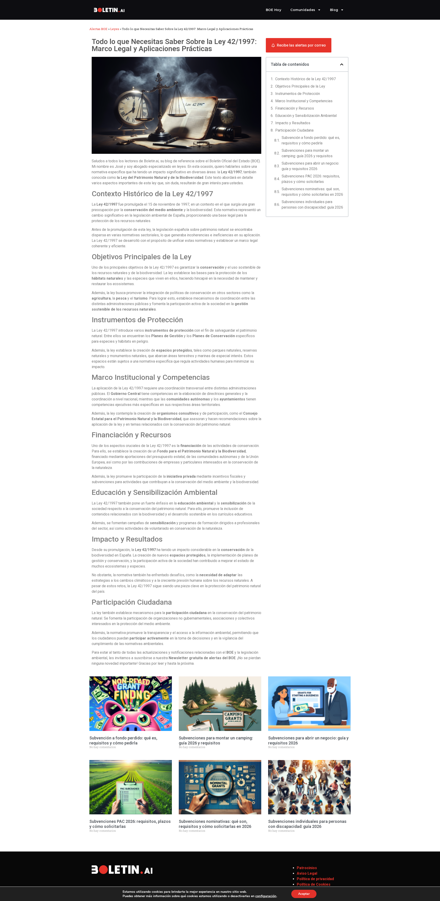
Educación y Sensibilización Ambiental (306, 115)
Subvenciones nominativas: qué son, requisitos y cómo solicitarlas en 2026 (312, 192)
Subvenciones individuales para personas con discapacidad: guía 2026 (312, 204)
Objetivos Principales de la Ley (300, 86)
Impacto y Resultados (292, 123)
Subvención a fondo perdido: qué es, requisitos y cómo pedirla (311, 140)
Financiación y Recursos (294, 108)
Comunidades (302, 10)
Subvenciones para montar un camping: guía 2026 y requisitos (307, 153)
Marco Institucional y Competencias (304, 101)
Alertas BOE (98, 29)
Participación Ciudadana (294, 130)
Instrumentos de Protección (297, 93)
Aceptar (304, 894)
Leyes (114, 29)
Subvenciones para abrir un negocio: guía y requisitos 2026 (310, 166)
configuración (265, 896)
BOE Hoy (273, 10)
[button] (342, 64)
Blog (334, 10)
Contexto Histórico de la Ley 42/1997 (305, 79)
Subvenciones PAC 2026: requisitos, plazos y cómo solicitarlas (311, 179)
